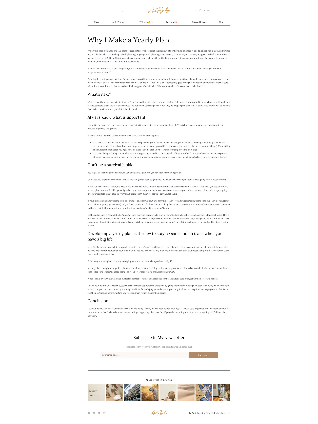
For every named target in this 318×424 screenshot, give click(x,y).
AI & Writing (118, 22)
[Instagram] (104, 412)
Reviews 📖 (171, 22)
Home (96, 22)
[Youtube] (99, 412)
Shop (221, 22)
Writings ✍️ (145, 22)
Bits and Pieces (199, 22)
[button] (121, 10)
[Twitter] (94, 412)
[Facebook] (89, 412)
